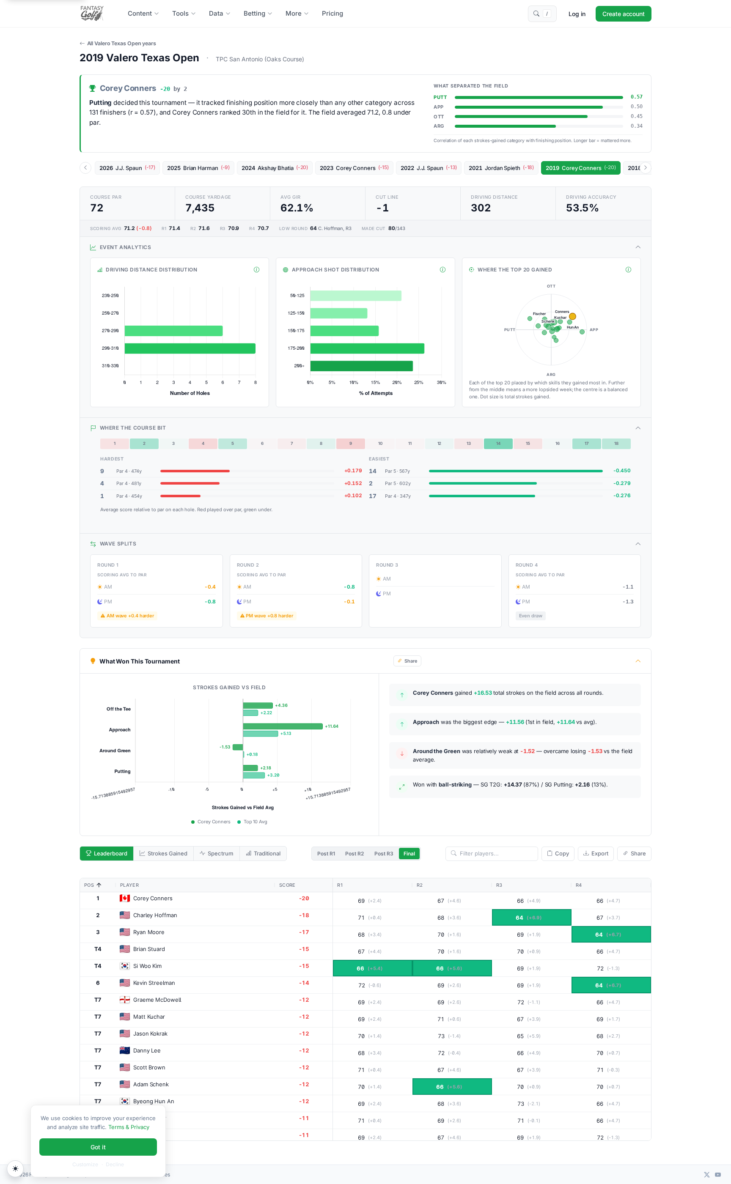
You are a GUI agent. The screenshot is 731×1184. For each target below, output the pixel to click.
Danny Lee (147, 1050)
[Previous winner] (85, 168)
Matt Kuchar (149, 1016)
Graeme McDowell (157, 999)
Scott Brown (149, 1067)
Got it (98, 1147)
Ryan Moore (149, 932)
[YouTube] (718, 1174)
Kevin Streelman (154, 982)
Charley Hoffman (155, 915)
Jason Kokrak (150, 1033)
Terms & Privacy (128, 1127)
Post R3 (383, 853)
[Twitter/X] (707, 1174)
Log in (577, 13)
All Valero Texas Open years (121, 43)
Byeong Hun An (153, 1101)
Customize (85, 1164)
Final (409, 853)
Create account (623, 13)
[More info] (256, 270)
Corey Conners (153, 898)
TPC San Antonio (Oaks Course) (260, 59)
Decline (115, 1164)
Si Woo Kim (147, 965)
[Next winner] (645, 168)
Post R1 (326, 853)
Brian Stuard (149, 949)
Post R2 (354, 853)
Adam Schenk (151, 1084)
